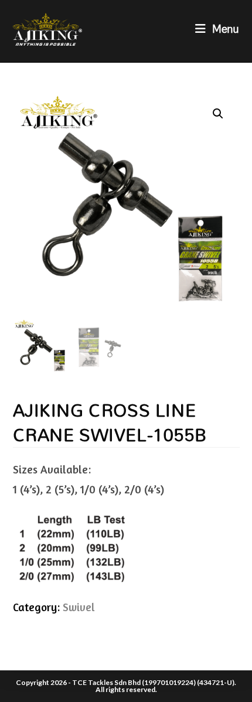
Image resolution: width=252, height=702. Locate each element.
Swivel (79, 607)
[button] (218, 113)
